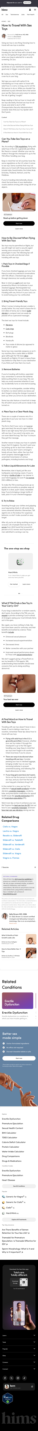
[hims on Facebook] (5, 1378)
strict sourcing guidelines (23, 879)
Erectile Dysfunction (15, 1012)
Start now (19, 223)
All (2, 14)
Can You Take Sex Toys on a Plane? (14, 122)
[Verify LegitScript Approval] (8, 1398)
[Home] (4, 10)
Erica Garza (17, 36)
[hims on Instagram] (18, 1378)
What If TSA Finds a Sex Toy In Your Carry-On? (18, 129)
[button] (19, 867)
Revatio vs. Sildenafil (12, 835)
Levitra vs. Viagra (11, 831)
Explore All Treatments (19, 1219)
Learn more (27, 2)
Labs (23, 14)
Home (4, 21)
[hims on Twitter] (11, 1378)
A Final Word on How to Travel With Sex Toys (17, 133)
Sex (7, 14)
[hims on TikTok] (24, 1378)
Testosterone (15, 14)
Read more (13, 923)
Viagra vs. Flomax (11, 858)
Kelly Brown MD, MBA (21, 34)
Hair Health (31, 14)
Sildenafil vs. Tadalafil (13, 840)
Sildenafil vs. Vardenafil (13, 844)
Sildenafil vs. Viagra (12, 853)
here (13, 909)
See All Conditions (19, 1186)
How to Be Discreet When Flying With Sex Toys (18, 125)
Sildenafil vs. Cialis (11, 849)
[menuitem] (2, 14)
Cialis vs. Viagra (10, 826)
